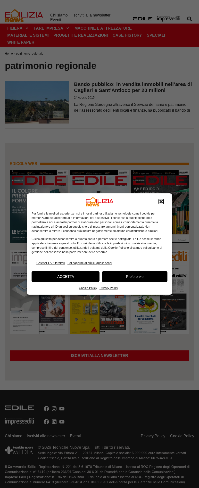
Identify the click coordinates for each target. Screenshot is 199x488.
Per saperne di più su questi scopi (89, 263)
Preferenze (134, 276)
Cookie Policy (88, 287)
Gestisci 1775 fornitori (50, 263)
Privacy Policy (109, 287)
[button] (161, 201)
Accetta (65, 276)
